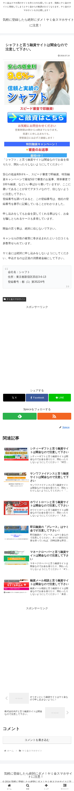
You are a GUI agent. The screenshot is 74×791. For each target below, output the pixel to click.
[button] (67, 554)
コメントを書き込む (37, 739)
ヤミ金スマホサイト (16, 299)
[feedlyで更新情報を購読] (20, 416)
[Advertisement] (37, 346)
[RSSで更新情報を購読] (54, 416)
